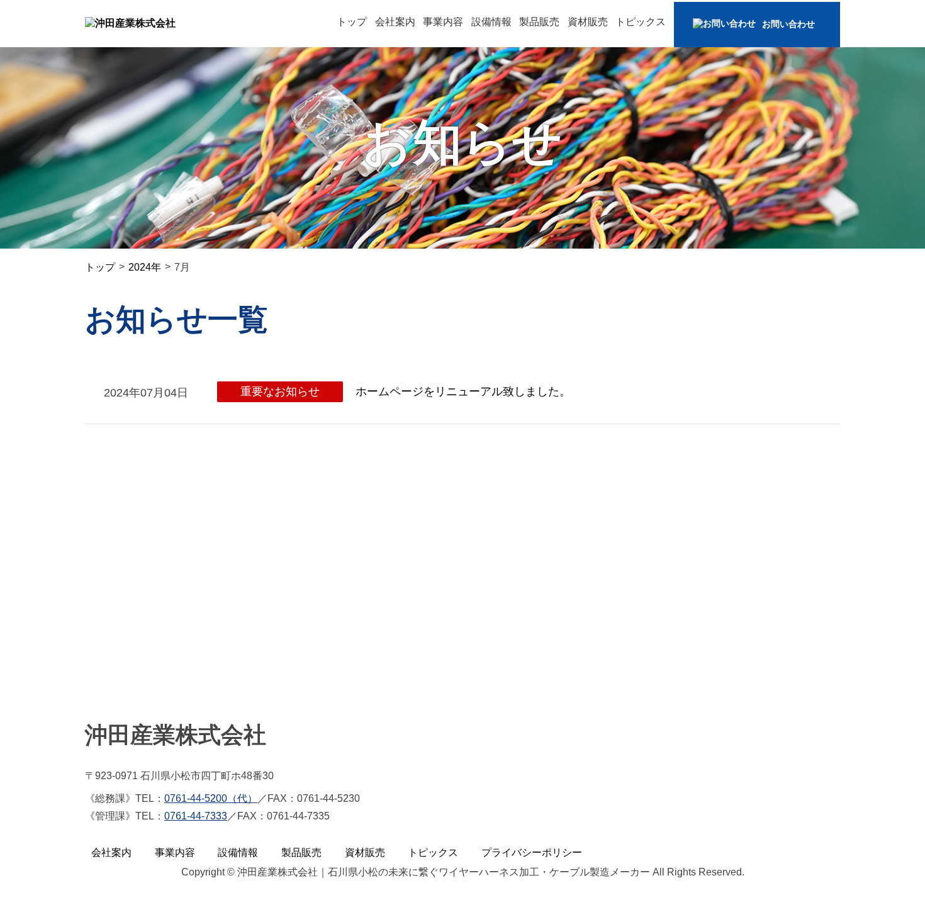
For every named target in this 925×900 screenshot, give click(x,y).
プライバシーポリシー (531, 852)
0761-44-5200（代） (210, 798)
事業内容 (443, 21)
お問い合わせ (788, 24)
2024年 (144, 267)
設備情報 (491, 21)
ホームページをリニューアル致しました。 (463, 391)
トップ (352, 21)
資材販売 (588, 21)
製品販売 (539, 21)
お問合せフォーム (205, 643)
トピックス (640, 21)
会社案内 (395, 21)
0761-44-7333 (195, 816)
